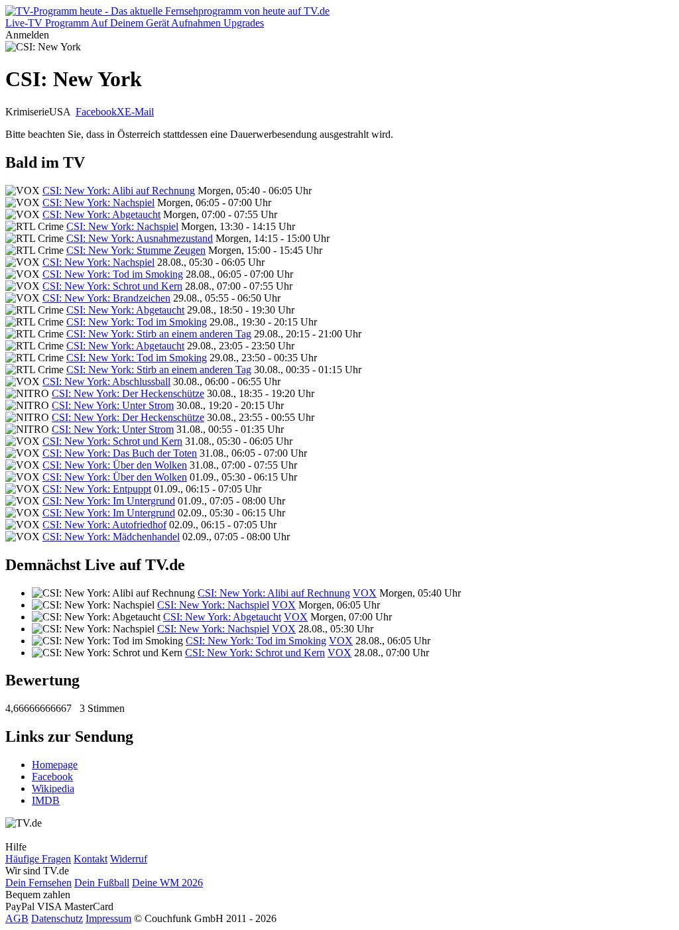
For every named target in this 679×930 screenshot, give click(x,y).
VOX (365, 593)
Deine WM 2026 (167, 882)
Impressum (108, 918)
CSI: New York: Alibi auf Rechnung (118, 190)
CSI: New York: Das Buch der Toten (119, 453)
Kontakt (90, 858)
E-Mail (139, 111)
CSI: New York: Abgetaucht (101, 214)
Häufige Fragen (38, 858)
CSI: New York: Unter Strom (113, 405)
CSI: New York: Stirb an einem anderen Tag (158, 333)
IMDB (46, 800)
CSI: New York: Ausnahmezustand (139, 238)
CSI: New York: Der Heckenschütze (128, 393)
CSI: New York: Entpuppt (96, 488)
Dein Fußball (101, 882)
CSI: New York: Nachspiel (98, 202)
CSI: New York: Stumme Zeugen (136, 250)
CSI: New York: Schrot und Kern (112, 286)
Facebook (96, 111)
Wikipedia (53, 788)
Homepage (55, 764)
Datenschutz (57, 918)
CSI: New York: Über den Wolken (114, 465)
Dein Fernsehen (38, 882)
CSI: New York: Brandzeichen (106, 298)
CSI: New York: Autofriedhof (104, 524)
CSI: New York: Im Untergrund (108, 500)
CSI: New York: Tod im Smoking (112, 274)
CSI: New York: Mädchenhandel (111, 536)
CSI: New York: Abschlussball (106, 381)
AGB (17, 918)
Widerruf (128, 858)
